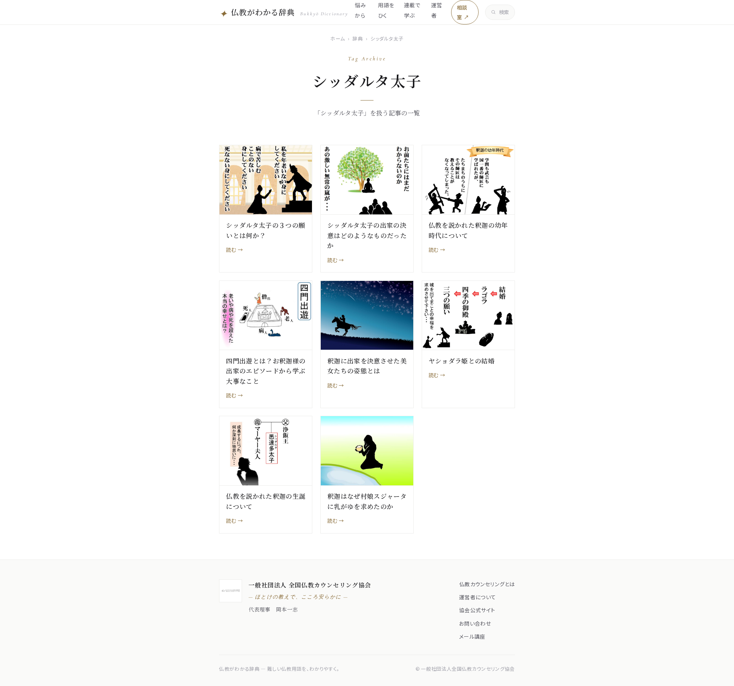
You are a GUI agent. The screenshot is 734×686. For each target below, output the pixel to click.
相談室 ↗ (463, 12)
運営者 (436, 10)
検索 (504, 12)
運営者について (477, 597)
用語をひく (386, 10)
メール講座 (472, 636)
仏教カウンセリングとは (487, 584)
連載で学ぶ (412, 10)
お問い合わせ (475, 623)
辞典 (357, 38)
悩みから (360, 10)
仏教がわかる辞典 (283, 12)
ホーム (337, 38)
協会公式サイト (477, 610)
